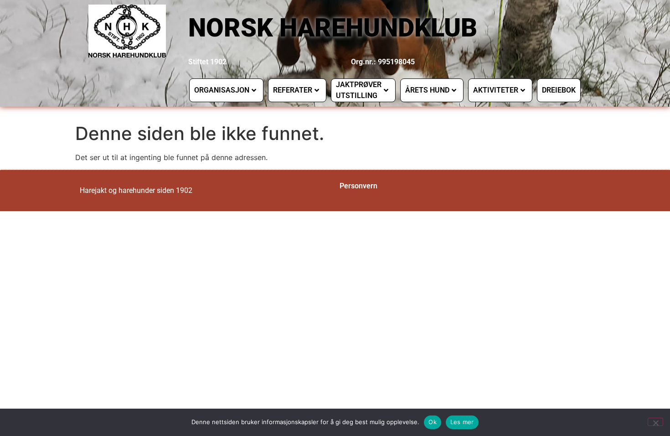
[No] (655, 422)
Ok (432, 422)
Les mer (462, 422)
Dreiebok (559, 90)
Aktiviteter (495, 90)
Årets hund (427, 90)
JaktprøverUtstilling (358, 90)
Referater (292, 90)
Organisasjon (221, 90)
